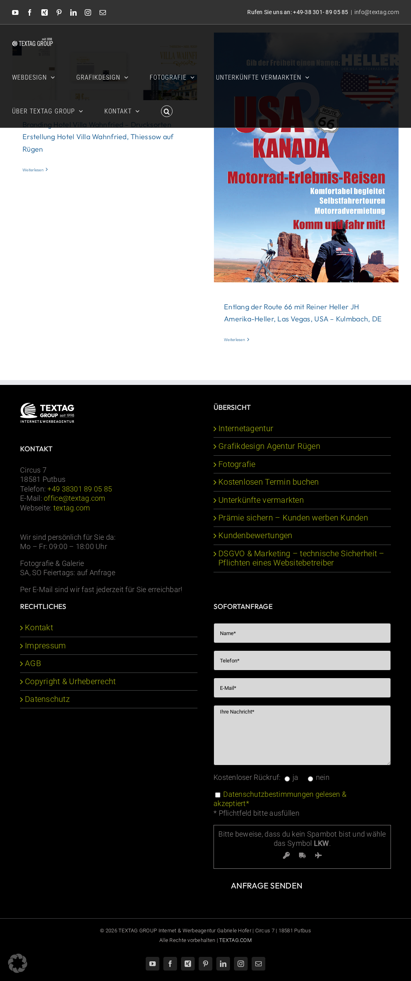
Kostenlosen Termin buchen (268, 482)
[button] (167, 111)
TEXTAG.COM (235, 940)
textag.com (71, 508)
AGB (33, 663)
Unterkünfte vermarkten (261, 500)
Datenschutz (47, 699)
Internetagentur (245, 428)
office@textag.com (75, 498)
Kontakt (39, 627)
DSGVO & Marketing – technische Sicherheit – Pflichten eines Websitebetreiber (301, 558)
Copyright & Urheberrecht (70, 681)
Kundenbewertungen (255, 535)
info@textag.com (376, 12)
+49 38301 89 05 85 (79, 489)
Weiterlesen (33, 170)
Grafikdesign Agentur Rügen (269, 446)
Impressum (45, 645)
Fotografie (237, 464)
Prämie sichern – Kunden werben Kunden (293, 517)
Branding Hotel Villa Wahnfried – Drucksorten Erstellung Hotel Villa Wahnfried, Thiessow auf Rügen (97, 137)
